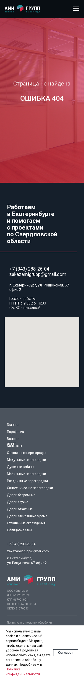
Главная (13, 425)
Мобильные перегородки (26, 474)
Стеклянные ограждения (26, 523)
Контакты (14, 446)
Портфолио (15, 432)
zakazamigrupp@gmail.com (37, 274)
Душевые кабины (20, 467)
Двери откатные (20, 509)
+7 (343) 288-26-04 (29, 269)
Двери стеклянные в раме (27, 516)
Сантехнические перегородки (30, 488)
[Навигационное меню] (76, 9)
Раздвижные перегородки (27, 481)
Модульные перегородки (26, 460)
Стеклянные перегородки (26, 453)
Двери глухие (17, 502)
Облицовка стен (19, 530)
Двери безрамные (21, 495)
